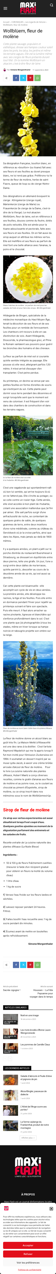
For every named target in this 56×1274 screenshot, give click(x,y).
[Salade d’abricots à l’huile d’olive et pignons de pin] (10, 1080)
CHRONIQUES (17, 22)
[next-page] (10, 1059)
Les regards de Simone (35, 22)
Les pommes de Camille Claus (35, 1044)
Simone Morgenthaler (20, 70)
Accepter (28, 1245)
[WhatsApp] (37, 78)
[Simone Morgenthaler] (5, 69)
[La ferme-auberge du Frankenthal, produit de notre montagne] (10, 1125)
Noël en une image (30, 1015)
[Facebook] (16, 78)
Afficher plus (27, 1137)
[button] (51, 1208)
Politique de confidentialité (29, 1270)
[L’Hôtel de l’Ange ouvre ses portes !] (10, 1110)
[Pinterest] (30, 78)
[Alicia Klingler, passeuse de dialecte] (10, 1095)
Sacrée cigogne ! (11, 990)
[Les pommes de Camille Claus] (10, 1048)
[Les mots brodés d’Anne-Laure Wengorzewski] (10, 1034)
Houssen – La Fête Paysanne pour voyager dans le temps (41, 993)
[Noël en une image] (10, 1019)
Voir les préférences (28, 1262)
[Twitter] (23, 78)
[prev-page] (5, 1059)
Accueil (6, 22)
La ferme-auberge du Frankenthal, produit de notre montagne (35, 1125)
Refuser (28, 1254)
